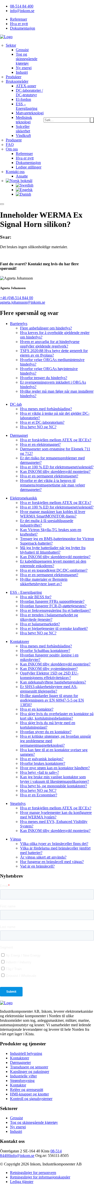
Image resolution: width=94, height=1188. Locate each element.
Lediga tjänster (21, 1181)
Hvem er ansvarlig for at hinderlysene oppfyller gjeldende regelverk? (49, 344)
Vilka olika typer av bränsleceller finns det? (54, 843)
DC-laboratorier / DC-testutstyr (29, 92)
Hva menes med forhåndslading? (46, 409)
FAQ (10, 144)
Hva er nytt (19, 24)
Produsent (14, 140)
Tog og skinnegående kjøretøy (26, 58)
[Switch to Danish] (23, 194)
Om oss (12, 149)
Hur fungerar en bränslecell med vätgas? (52, 862)
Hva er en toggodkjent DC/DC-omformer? (53, 570)
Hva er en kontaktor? (36, 709)
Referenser (18, 19)
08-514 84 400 (21, 6)
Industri (22, 72)
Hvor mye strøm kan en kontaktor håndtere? (55, 768)
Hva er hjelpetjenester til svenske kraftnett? (54, 628)
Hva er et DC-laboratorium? (42, 422)
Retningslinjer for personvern (33, 1172)
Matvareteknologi (30, 113)
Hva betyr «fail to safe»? (39, 772)
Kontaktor (18, 1085)
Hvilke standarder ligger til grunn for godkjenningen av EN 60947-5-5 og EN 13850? (52, 700)
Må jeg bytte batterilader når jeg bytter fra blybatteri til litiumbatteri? (52, 550)
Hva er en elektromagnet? (40, 444)
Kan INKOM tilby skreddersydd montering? (55, 471)
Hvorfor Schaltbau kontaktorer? (45, 650)
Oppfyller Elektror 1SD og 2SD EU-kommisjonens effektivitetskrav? (49, 675)
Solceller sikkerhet (23, 128)
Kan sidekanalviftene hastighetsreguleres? (53, 682)
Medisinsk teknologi (24, 119)
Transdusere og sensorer (29, 1067)
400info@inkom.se (19, 1155)
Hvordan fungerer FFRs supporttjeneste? (52, 601)
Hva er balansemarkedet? (40, 624)
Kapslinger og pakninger (29, 1071)
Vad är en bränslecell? (37, 866)
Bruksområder (17, 81)
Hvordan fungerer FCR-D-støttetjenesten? (53, 606)
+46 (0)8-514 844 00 (16, 298)
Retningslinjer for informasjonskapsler (40, 1177)
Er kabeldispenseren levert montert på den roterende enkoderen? (53, 563)
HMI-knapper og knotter (29, 1094)
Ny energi (24, 68)
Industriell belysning (26, 1053)
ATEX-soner (26, 86)
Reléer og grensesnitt (26, 1089)
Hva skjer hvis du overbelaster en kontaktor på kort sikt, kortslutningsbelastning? (56, 716)
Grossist (22, 50)
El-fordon (23, 99)
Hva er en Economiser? (38, 795)
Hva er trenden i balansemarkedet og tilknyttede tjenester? (49, 617)
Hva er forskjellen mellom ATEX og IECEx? (55, 440)
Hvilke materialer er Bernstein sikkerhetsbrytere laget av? (43, 581)
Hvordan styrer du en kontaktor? (45, 732)
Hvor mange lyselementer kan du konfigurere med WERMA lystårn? (56, 814)
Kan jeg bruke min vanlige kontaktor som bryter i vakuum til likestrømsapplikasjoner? (54, 779)
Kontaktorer (19, 1058)
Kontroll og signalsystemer (31, 1098)
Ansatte (22, 176)
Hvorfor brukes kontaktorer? (42, 763)
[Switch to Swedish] (24, 185)
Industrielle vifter (23, 1076)
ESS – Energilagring (26, 106)
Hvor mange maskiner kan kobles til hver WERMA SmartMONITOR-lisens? (52, 514)
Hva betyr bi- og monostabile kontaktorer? (53, 786)
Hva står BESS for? (35, 597)
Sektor (11, 45)
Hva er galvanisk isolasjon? (41, 759)
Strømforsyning (22, 1080)
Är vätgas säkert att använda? (43, 857)
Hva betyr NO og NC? (38, 427)
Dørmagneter (20, 1062)
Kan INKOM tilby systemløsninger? (49, 668)
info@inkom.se (22, 11)
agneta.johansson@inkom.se (22, 302)
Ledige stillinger (28, 167)
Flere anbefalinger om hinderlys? (46, 328)
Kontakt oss (15, 171)
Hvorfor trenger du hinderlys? (43, 378)
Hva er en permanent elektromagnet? (49, 476)
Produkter (13, 77)
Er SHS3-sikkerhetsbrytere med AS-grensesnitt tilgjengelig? (48, 689)
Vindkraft (23, 135)
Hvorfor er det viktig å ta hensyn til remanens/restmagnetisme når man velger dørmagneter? (52, 485)
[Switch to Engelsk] (24, 190)
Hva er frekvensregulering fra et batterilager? (55, 610)
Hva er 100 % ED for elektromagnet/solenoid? (56, 467)
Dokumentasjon (22, 28)
